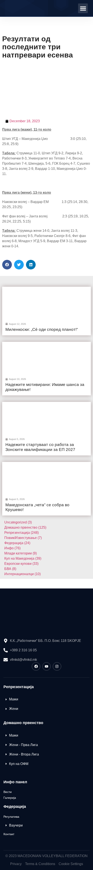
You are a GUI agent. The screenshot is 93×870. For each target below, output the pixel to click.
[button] (83, 8)
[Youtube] (46, 666)
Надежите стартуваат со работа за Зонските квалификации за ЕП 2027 (40, 447)
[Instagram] (57, 666)
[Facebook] (36, 666)
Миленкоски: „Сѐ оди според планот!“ (41, 329)
